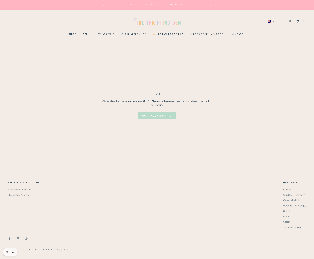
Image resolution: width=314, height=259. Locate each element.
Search (286, 221)
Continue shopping (157, 115)
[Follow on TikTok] (26, 238)
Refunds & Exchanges (294, 205)
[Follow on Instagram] (18, 238)
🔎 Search (238, 34)
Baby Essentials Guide (19, 189)
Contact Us (289, 189)
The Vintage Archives (19, 194)
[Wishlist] (297, 21)
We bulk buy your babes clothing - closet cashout (157, 5)
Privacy (287, 216)
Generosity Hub (291, 200)
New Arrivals (105, 34)
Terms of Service (292, 227)
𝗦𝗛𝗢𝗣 (72, 34)
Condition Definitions (294, 194)
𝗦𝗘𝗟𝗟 (86, 34)
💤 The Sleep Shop (133, 34)
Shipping (287, 211)
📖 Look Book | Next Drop (207, 34)
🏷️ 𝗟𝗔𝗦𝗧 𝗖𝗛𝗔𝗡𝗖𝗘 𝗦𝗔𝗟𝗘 (168, 34)
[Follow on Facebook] (9, 238)
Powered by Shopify (56, 250)
